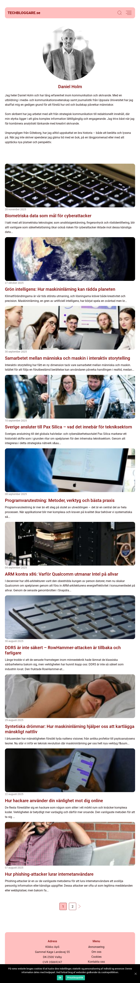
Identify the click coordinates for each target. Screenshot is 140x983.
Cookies (96, 956)
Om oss (96, 952)
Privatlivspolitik (75, 977)
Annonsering (96, 947)
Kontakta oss (96, 961)
